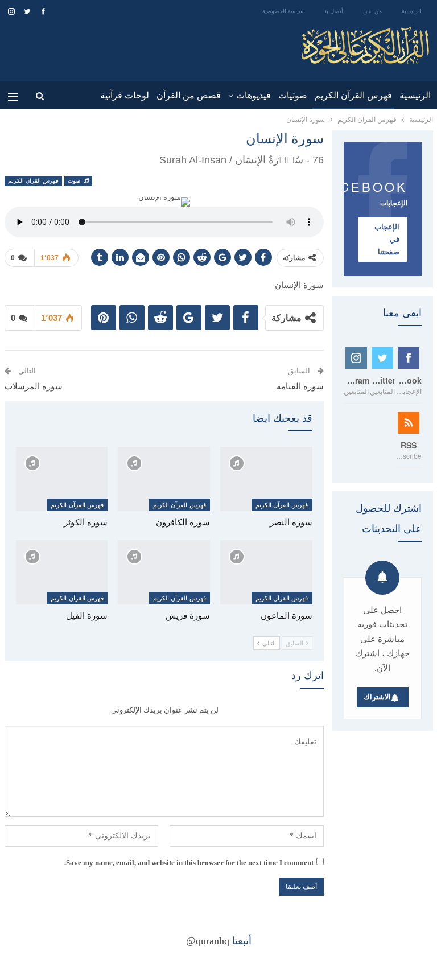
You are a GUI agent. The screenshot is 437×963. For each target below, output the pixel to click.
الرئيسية (412, 11)
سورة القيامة (300, 386)
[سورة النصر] (266, 479)
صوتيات (292, 95)
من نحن (372, 11)
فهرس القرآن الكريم (353, 95)
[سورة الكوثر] (62, 479)
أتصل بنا (333, 11)
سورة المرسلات (34, 386)
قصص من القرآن (188, 95)
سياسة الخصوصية (282, 11)
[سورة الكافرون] (164, 479)
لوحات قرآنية (124, 95)
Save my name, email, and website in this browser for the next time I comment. (189, 862)
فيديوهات (253, 95)
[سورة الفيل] (62, 572)
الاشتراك (377, 697)
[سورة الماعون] (266, 572)
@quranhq (207, 940)
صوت (75, 181)
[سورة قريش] (164, 572)
